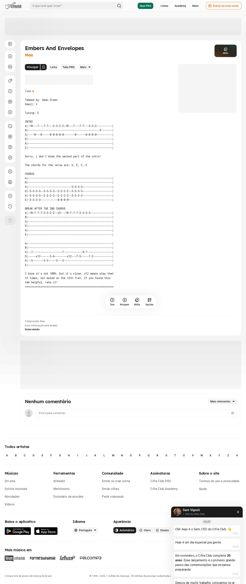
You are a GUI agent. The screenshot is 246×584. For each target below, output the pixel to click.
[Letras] (67, 557)
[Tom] (10, 91)
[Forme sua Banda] (42, 558)
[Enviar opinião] (10, 196)
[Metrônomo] (10, 182)
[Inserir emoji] (232, 413)
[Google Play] (18, 531)
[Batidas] (10, 157)
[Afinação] (10, 112)
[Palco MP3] (91, 558)
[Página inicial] (13, 5)
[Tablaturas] (10, 126)
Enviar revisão (32, 329)
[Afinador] (10, 171)
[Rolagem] (10, 56)
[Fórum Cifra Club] (15, 558)
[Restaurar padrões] (10, 220)
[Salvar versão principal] (43, 67)
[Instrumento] (10, 80)
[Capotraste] (10, 101)
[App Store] (46, 531)
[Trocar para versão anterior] (10, 206)
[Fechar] (238, 512)
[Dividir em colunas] (10, 66)
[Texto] (10, 147)
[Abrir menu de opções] (10, 44)
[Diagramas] (10, 136)
